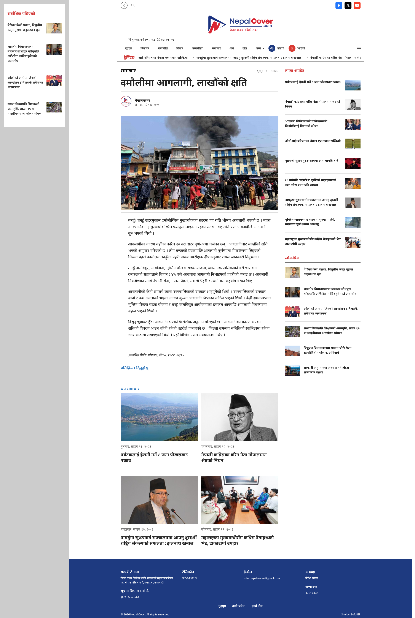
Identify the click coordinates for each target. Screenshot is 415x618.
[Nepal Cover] (240, 33)
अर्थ (232, 48)
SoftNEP (356, 614)
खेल (245, 48)
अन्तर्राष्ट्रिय (197, 48)
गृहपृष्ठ (128, 48)
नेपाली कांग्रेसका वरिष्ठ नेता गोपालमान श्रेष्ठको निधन (322, 57)
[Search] (133, 4)
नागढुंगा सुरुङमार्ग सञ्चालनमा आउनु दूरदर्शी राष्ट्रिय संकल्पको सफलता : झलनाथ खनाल (230, 57)
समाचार (216, 48)
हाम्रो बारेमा (238, 606)
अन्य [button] (259, 48)
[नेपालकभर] (126, 101)
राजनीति (163, 48)
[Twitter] (348, 4)
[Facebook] (338, 4)
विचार (179, 48)
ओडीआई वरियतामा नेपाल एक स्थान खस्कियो (141, 57)
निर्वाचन (144, 48)
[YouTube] (357, 4)
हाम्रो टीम (257, 606)
